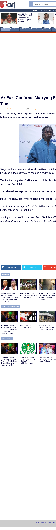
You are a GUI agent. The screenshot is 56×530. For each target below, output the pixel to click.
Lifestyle (47, 29)
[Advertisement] (28, 63)
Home (35, 10)
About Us (43, 522)
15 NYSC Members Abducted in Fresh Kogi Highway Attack (28, 295)
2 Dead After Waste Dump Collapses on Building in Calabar (46, 327)
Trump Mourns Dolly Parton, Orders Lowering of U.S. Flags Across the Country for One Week (9, 297)
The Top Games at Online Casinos (26, 326)
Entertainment (36, 29)
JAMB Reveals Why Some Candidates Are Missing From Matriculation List (28, 360)
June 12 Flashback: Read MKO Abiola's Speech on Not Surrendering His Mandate (25, 18)
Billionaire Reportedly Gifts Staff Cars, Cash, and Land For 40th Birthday (47, 296)
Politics (15, 29)
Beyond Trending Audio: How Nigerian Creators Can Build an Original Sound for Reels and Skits (9, 329)
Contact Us (47, 10)
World (25, 29)
